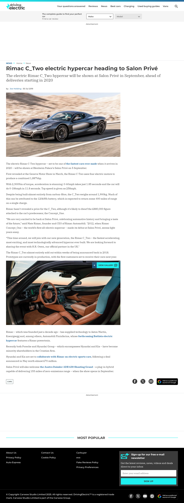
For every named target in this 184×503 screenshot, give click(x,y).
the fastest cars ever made (81, 163)
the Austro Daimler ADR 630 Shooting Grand (66, 366)
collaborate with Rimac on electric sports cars (64, 356)
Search (176, 6)
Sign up (148, 481)
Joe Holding (15, 88)
